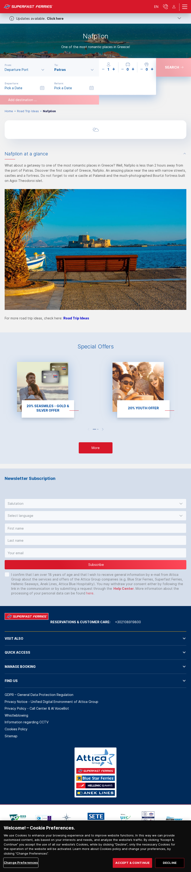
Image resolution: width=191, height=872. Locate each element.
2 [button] (97, 429)
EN (156, 7)
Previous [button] (88, 429)
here (89, 593)
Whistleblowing (16, 715)
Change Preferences (21, 862)
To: (56, 65)
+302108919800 (128, 622)
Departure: (12, 83)
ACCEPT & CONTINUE (132, 863)
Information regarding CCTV (26, 722)
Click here (55, 18)
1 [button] (94, 429)
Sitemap (11, 736)
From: (8, 65)
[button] (95, 503)
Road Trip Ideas (28, 111)
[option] (95, 41)
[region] (95, 846)
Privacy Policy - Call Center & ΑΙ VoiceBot (37, 708)
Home (9, 111)
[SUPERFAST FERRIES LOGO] (28, 6)
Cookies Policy (16, 729)
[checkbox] (7, 574)
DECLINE (170, 863)
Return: (59, 83)
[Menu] (184, 7)
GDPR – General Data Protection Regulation (39, 695)
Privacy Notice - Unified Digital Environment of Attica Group (51, 702)
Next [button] (102, 429)
